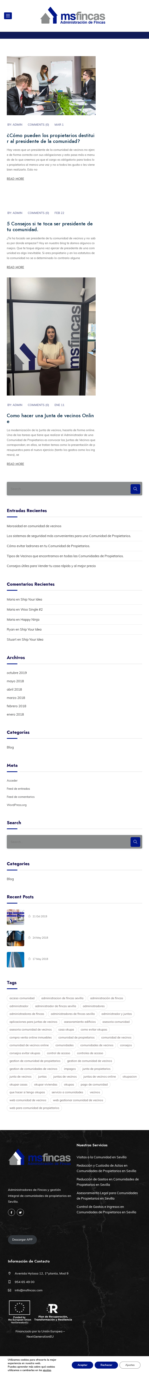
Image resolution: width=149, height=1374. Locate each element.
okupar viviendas (45, 1084)
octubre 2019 (17, 673)
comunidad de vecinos (116, 1037)
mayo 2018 (15, 681)
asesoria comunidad (116, 1022)
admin (17, 124)
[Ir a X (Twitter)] (20, 1212)
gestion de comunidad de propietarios (35, 1061)
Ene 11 (59, 405)
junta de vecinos (20, 1076)
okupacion (130, 1076)
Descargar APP (22, 1239)
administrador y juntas (116, 1014)
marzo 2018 (16, 698)
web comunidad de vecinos (28, 1100)
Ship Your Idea (31, 599)
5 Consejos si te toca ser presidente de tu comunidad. (50, 226)
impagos (70, 1069)
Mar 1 (59, 124)
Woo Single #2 (32, 609)
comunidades (64, 1045)
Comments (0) (38, 124)
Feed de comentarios (21, 797)
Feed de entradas (18, 788)
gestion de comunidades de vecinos (33, 1069)
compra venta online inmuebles (31, 1037)
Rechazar (106, 1365)
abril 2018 (14, 689)
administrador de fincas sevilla (55, 1006)
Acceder (12, 780)
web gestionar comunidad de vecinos (78, 1100)
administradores (94, 1006)
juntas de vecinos (65, 1076)
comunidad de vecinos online (29, 1045)
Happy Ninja (30, 619)
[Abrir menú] (8, 15)
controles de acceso (90, 1053)
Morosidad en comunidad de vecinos (34, 526)
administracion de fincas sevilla (62, 998)
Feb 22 (59, 213)
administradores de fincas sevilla (73, 1014)
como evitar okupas (94, 1029)
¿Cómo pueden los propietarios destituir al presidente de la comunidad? (50, 138)
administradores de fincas (27, 1014)
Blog (10, 747)
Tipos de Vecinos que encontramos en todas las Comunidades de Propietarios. (65, 556)
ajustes (47, 1370)
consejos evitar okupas (25, 1053)
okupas (69, 1084)
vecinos (95, 1092)
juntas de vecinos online (99, 1076)
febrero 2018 (16, 706)
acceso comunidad (22, 998)
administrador (19, 1006)
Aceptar (82, 1365)
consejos (126, 1045)
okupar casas (18, 1084)
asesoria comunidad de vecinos (31, 1029)
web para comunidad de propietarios (34, 1108)
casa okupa (66, 1029)
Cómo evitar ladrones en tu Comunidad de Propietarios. (48, 546)
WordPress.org (17, 805)
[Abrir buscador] (143, 15)
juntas (42, 1076)
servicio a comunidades (67, 1092)
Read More (15, 179)
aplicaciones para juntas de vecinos (33, 1022)
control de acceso (58, 1053)
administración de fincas (106, 998)
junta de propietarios (96, 1069)
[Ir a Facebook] (11, 1212)
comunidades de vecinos (96, 1045)
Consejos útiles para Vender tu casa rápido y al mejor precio (51, 566)
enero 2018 (15, 714)
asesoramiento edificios (80, 1022)
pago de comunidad (94, 1084)
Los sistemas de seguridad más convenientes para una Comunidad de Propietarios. (69, 536)
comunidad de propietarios (76, 1037)
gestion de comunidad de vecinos (89, 1061)
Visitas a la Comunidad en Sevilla (101, 1157)
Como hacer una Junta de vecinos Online (50, 418)
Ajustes (130, 1365)
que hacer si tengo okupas (27, 1092)
